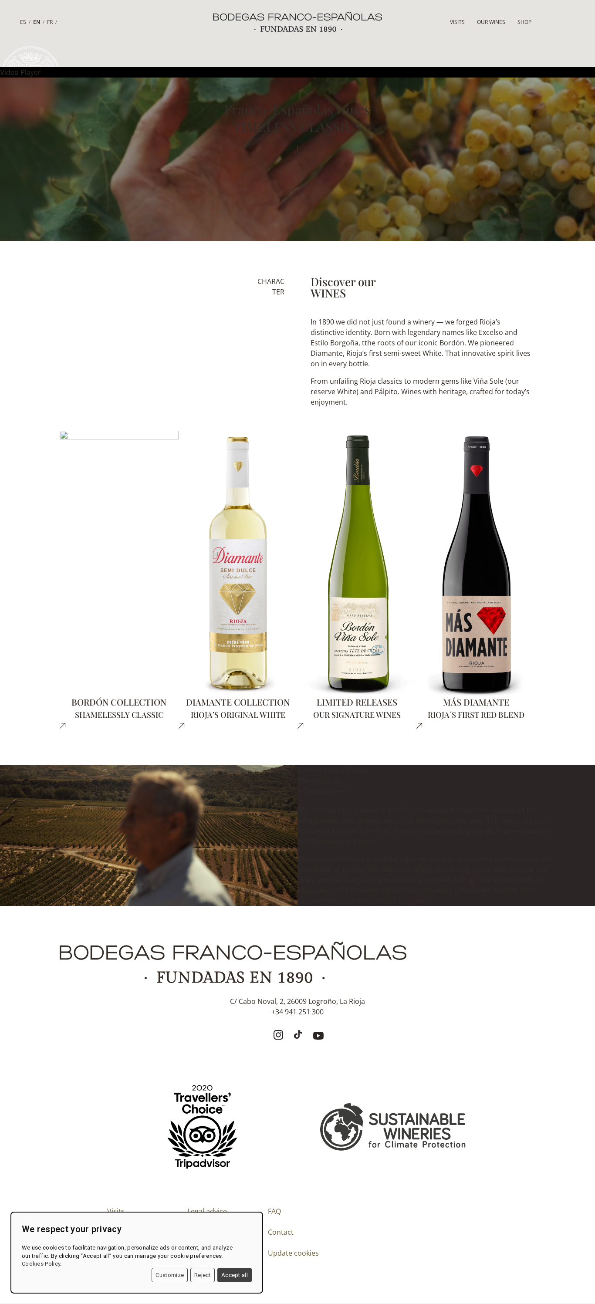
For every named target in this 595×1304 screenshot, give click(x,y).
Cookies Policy (41, 1263)
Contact (281, 1232)
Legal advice (207, 1211)
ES (23, 22)
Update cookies (293, 1253)
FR (50, 22)
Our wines (491, 22)
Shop (524, 22)
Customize (170, 1275)
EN (36, 22)
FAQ (274, 1211)
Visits (457, 22)
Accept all (234, 1275)
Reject (202, 1275)
